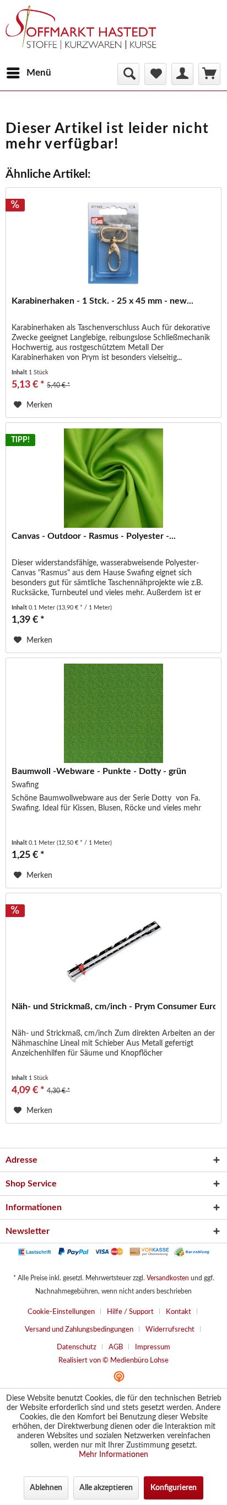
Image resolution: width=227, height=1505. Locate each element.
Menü (38, 72)
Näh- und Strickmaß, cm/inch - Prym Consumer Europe (113, 1006)
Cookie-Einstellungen (61, 1312)
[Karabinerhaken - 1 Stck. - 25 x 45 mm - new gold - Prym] (113, 243)
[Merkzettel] (155, 74)
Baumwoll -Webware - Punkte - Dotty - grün (99, 771)
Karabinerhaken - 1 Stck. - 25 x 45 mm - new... (102, 300)
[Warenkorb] (209, 74)
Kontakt (178, 1312)
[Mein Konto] (182, 74)
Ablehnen (46, 1488)
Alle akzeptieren (106, 1488)
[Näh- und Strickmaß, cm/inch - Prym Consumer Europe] (113, 948)
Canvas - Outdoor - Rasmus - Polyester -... (94, 536)
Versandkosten (168, 1278)
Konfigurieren (173, 1488)
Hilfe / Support (130, 1312)
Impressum (152, 1347)
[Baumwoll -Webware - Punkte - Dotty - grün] (113, 713)
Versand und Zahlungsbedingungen (79, 1329)
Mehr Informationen (113, 1455)
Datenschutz (76, 1347)
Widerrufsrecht (169, 1329)
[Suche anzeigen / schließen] (128, 74)
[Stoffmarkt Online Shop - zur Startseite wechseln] (86, 33)
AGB (116, 1347)
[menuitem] (28, 73)
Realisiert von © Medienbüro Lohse (113, 1360)
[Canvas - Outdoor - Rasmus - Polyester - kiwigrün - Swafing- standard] (113, 478)
